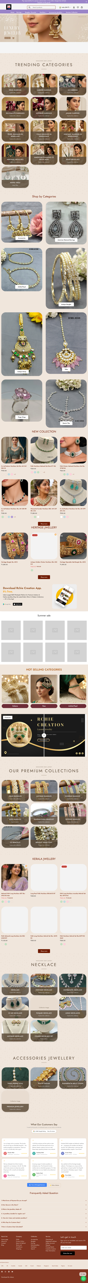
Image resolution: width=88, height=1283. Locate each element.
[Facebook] (2, 1271)
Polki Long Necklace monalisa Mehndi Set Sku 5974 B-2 (73, 895)
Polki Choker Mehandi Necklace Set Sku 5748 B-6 (72, 467)
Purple (12, 517)
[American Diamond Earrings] (66, 223)
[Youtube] (12, 1271)
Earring (33, 1243)
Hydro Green (6, 474)
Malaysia (39, 1266)
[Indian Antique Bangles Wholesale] (66, 278)
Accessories (21, 238)
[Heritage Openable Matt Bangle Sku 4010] (73, 546)
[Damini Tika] (66, 404)
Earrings (18, 12)
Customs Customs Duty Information (51, 1250)
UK (7, 1266)
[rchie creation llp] (8, 7)
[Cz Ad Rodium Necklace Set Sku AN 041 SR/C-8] (14, 450)
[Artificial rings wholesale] (21, 401)
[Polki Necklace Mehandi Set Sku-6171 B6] (44, 450)
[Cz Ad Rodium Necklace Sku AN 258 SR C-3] (14, 492)
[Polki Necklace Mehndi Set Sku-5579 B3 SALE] (73, 920)
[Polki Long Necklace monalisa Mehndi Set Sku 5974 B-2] (73, 877)
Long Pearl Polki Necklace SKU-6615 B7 (43, 893)
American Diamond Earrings (66, 240)
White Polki (32, 944)
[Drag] (44, 735)
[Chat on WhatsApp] (83, 1278)
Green (38, 472)
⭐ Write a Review (54, 1185)
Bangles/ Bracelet (30, 12)
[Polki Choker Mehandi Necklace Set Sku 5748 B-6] (73, 450)
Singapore (46, 1266)
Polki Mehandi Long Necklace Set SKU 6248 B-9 (13, 937)
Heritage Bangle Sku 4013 (9, 562)
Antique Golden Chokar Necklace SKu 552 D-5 (44, 563)
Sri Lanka (70, 1266)
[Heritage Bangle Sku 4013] (14, 546)
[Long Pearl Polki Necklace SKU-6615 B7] (44, 877)
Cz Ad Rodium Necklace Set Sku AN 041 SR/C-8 (14, 467)
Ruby (61, 474)
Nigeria (63, 1266)
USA (2, 1266)
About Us (4, 1241)
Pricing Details (50, 1247)
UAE (26, 1266)
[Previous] (24, 1)
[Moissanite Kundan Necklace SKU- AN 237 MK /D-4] (44, 492)
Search (33, 1249)
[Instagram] (5, 1271)
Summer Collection (72, 12)
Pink (12, 474)
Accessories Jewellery (55, 12)
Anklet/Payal (22, 287)
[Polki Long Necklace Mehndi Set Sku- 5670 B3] (44, 920)
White (38, 517)
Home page (4, 1239)
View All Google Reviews (38, 1185)
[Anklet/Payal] (21, 269)
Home (12, 12)
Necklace (42, 12)
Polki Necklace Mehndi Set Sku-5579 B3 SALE (72, 937)
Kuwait (32, 1266)
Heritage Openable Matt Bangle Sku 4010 (73, 562)
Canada (20, 1266)
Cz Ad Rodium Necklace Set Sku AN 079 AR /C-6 (72, 510)
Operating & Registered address (51, 1240)
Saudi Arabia (55, 1266)
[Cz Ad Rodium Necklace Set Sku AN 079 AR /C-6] (73, 492)
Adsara (12, 1277)
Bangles (33, 1241)
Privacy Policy (20, 1241)
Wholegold (71, 902)
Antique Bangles (66, 304)
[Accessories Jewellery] (21, 222)
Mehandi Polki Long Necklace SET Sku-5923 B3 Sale (13, 895)
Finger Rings (22, 417)
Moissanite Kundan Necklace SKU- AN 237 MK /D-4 (44, 510)
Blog (2, 1245)
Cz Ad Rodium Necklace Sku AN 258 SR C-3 (13, 510)
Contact (3, 1243)
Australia (13, 1266)
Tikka (66, 369)
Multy (41, 472)
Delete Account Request (50, 1244)
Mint (9, 474)
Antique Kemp (21, 372)
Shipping (18, 1249)
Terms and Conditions (19, 1246)
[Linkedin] (9, 1271)
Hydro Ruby (3, 474)
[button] (82, 7)
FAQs (17, 1239)
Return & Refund (21, 1243)
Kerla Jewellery (35, 1245)
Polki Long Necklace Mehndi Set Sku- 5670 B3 (44, 937)
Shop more (44, 524)
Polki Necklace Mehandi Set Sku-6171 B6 (43, 466)
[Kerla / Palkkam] (21, 344)
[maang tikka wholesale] (66, 343)
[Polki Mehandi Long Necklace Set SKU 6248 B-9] (14, 920)
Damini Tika (66, 423)
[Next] (64, 1)
